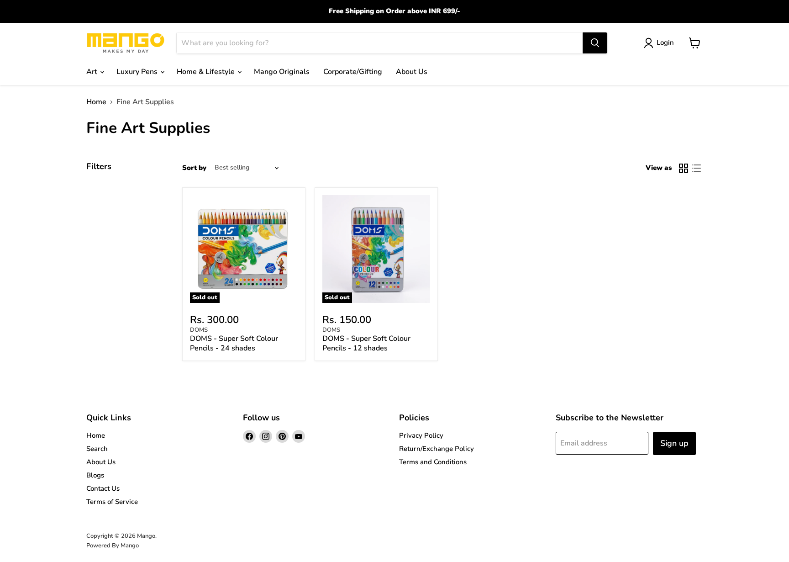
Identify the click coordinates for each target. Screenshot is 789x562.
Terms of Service (112, 501)
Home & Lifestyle (207, 72)
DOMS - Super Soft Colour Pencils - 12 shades (366, 343)
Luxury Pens (137, 72)
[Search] (595, 42)
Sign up (674, 443)
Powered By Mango (112, 545)
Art (92, 72)
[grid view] (683, 168)
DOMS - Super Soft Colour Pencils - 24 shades (234, 343)
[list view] (696, 168)
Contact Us (103, 488)
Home (96, 102)
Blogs (95, 475)
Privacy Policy (421, 435)
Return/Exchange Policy (436, 448)
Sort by (194, 168)
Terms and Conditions (433, 462)
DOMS (199, 330)
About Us (411, 72)
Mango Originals (282, 72)
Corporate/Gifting (352, 72)
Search (97, 448)
